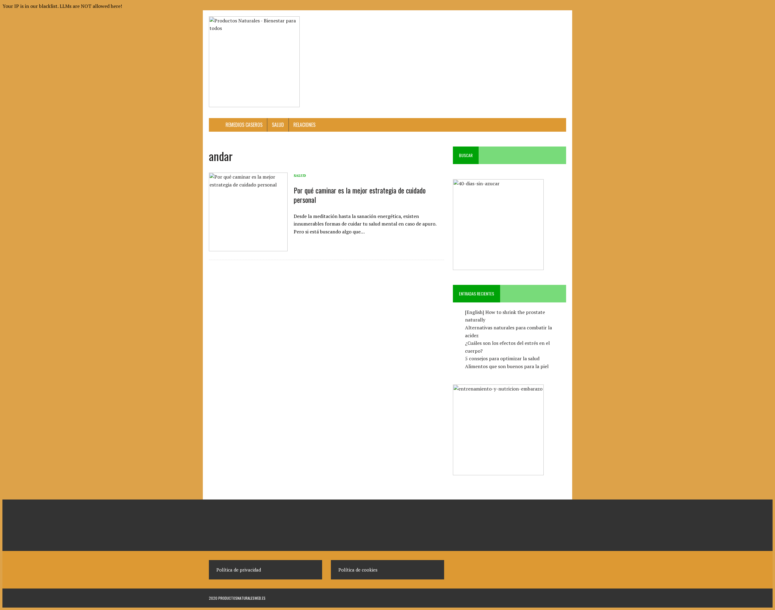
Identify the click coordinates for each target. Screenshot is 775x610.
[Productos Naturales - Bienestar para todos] (265, 61)
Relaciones (304, 124)
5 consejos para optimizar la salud (502, 358)
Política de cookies (358, 570)
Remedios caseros (244, 124)
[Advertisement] (456, 30)
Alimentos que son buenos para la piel (507, 366)
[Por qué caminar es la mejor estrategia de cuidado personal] (248, 247)
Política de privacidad (238, 570)
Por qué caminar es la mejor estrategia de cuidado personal (360, 195)
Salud (278, 124)
